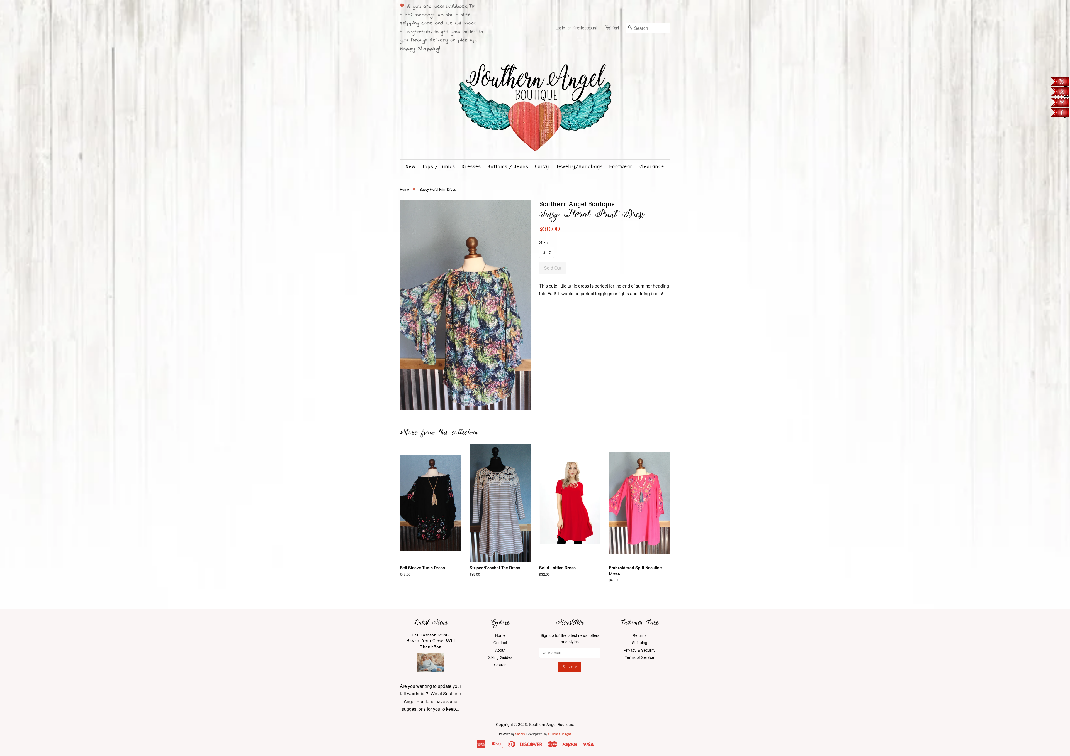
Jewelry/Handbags (579, 167)
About (500, 650)
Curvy (542, 167)
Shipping (639, 642)
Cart (615, 27)
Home (404, 189)
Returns (639, 635)
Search (500, 664)
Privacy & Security (639, 650)
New (411, 167)
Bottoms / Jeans (508, 167)
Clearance (651, 167)
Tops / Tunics (438, 167)
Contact (500, 642)
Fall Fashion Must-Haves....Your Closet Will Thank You (430, 641)
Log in (560, 27)
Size (543, 242)
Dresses (471, 167)
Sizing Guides (500, 657)
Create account (585, 27)
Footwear (621, 167)
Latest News (430, 622)
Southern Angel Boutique (551, 724)
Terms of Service (639, 657)
